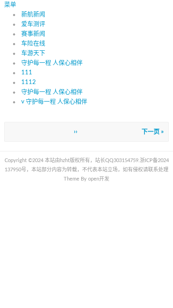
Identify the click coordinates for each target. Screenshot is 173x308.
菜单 (10, 5)
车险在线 (33, 44)
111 (26, 73)
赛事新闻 (33, 34)
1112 (28, 82)
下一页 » (153, 132)
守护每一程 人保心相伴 (52, 63)
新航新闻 (33, 15)
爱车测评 (33, 24)
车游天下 (33, 53)
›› (76, 132)
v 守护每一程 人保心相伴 (54, 102)
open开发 (98, 178)
